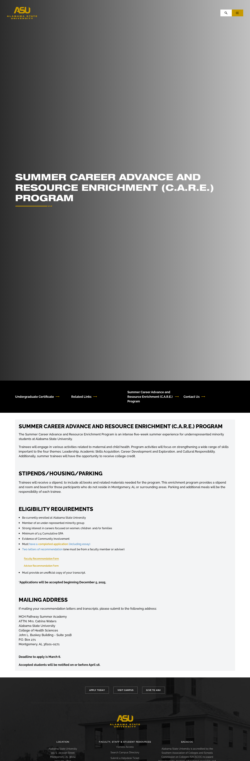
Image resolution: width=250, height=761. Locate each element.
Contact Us (192, 396)
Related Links (81, 396)
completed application (53, 544)
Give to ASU (153, 690)
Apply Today (97, 690)
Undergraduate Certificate (34, 396)
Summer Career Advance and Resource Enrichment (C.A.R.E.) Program (150, 396)
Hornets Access (125, 747)
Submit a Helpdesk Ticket (125, 758)
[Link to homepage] (125, 721)
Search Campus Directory (125, 752)
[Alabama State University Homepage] (22, 12)
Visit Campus (126, 690)
